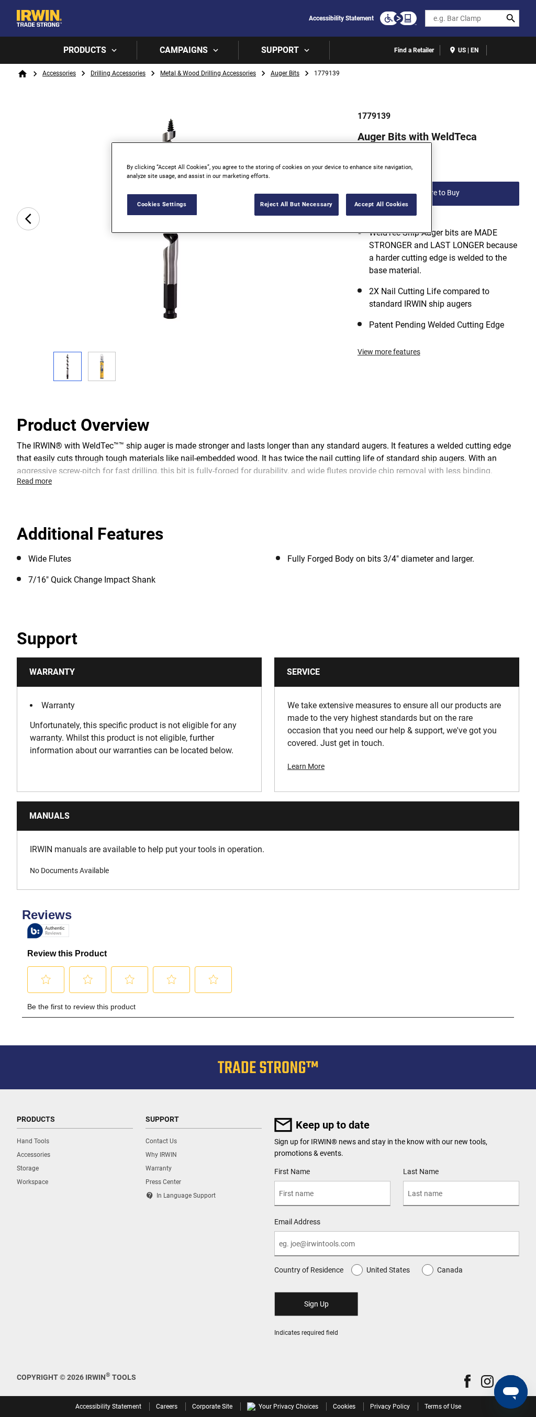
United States (388, 1270)
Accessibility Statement (341, 18)
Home (22, 74)
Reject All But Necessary (296, 204)
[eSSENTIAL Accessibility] (398, 18)
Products (84, 50)
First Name (292, 1171)
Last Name (421, 1171)
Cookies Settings (161, 204)
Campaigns (184, 50)
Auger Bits (285, 73)
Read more (34, 481)
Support (280, 50)
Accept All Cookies (381, 204)
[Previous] (28, 218)
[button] (467, 1381)
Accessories (59, 73)
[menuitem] (89, 50)
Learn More (306, 766)
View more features (389, 352)
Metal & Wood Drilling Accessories (208, 73)
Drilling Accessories (118, 73)
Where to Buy (438, 192)
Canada (450, 1270)
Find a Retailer (414, 50)
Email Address (297, 1222)
